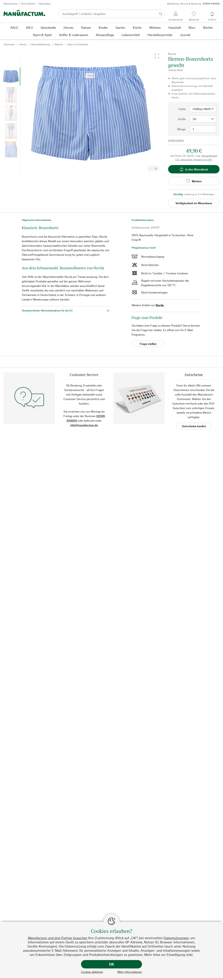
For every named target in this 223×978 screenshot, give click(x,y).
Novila (160, 305)
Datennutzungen (176, 938)
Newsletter (45, 3)
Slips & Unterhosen (77, 44)
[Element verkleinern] (150, 168)
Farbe (182, 109)
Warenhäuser (10, 3)
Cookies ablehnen (92, 971)
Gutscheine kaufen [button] (194, 426)
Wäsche (58, 44)
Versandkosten (209, 155)
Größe (182, 119)
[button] (157, 56)
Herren (22, 44)
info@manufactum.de (84, 425)
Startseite (9, 44)
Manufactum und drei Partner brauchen (57, 938)
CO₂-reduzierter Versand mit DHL (193, 159)
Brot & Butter (28, 3)
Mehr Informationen (129, 971)
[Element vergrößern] (155, 168)
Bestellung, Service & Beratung (193, 3)
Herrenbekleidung (40, 44)
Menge (181, 129)
